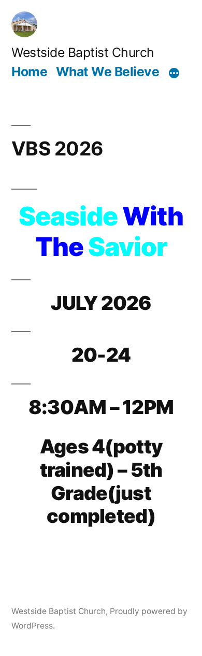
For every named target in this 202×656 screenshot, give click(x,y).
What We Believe (108, 71)
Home (29, 71)
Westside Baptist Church (82, 52)
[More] (174, 73)
